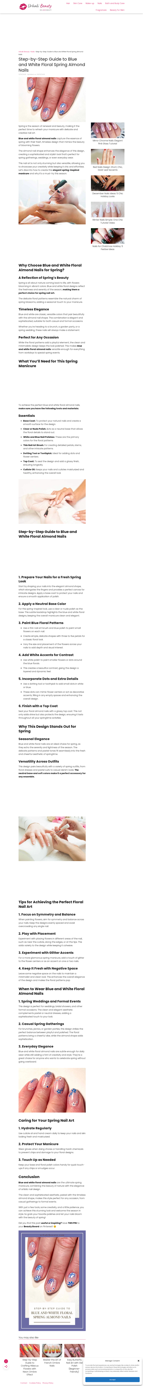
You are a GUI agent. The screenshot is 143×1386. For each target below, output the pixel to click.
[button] (138, 1361)
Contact (23, 1383)
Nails (100, 3)
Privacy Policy (48, 1383)
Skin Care (77, 3)
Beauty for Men (117, 10)
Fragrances (101, 10)
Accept (112, 1379)
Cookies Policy (35, 1383)
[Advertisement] (71, 32)
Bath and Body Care (114, 3)
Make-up (90, 3)
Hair (68, 3)
